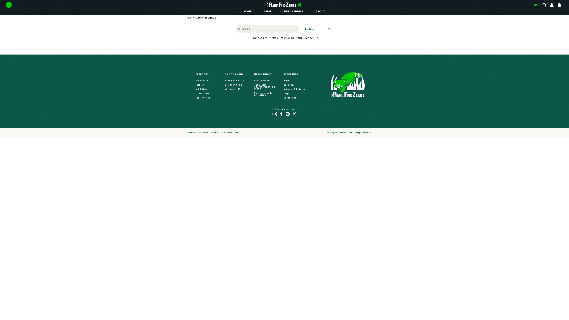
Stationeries (202, 98)
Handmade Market (235, 80)
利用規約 (214, 132)
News (286, 80)
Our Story (288, 85)
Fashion (199, 85)
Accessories (202, 80)
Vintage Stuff (232, 89)
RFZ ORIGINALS (262, 80)
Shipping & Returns (294, 89)
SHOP (268, 11)
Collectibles (202, 93)
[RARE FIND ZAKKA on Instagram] (274, 113)
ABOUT (320, 11)
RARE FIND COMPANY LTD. (198, 132)
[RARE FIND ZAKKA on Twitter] (294, 113)
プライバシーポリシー (229, 132)
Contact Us (289, 98)
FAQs (286, 93)
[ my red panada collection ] (263, 94)
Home (189, 17)
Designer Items (233, 85)
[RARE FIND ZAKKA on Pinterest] (288, 113)
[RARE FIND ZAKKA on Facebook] (281, 113)
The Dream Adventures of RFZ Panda (264, 87)
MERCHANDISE (293, 11)
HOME (248, 11)
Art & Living (202, 89)
